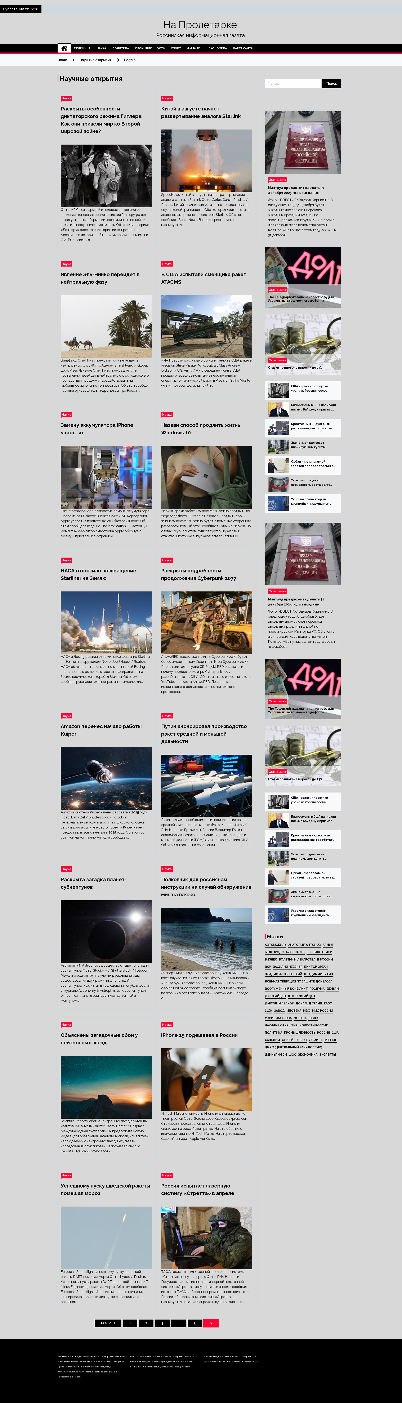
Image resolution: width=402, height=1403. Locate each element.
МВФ (306, 1010)
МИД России (322, 1010)
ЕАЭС (328, 1003)
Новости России (313, 1025)
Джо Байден (275, 996)
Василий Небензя (287, 966)
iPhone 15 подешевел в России (199, 1035)
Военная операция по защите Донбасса (298, 981)
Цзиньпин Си (276, 1054)
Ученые (330, 1040)
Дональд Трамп (309, 1003)
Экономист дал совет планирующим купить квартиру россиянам (308, 445)
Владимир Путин (318, 974)
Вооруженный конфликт (286, 988)
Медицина (82, 48)
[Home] (64, 48)
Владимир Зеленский (283, 974)
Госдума (317, 988)
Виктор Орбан (316, 966)
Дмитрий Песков (279, 1003)
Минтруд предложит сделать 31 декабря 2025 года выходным (296, 190)
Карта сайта (243, 48)
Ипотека (294, 1010)
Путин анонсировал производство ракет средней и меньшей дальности (204, 733)
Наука (101, 48)
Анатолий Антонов (304, 944)
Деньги (332, 988)
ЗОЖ (268, 1010)
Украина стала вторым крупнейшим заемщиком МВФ (310, 502)
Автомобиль (275, 944)
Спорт (176, 48)
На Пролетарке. (201, 25)
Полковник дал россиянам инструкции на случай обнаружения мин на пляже (206, 887)
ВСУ (268, 966)
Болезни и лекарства (297, 959)
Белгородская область (285, 952)
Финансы (194, 48)
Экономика (218, 48)
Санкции (272, 1040)
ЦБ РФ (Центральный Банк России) (293, 1047)
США (335, 1032)
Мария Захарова (278, 1018)
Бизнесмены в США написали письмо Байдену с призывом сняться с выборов (313, 407)
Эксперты (327, 1054)
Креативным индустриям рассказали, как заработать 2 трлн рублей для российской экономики (312, 426)
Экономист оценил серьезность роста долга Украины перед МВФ (311, 483)
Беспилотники (319, 952)
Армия (328, 944)
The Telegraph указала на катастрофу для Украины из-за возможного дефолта (301, 298)
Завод (279, 1010)
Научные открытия (281, 1025)
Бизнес (271, 959)
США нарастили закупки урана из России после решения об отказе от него (312, 389)
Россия (323, 1032)
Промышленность (150, 48)
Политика (120, 48)
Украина (315, 1040)
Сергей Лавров (294, 1040)
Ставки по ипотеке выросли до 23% (295, 367)
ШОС (292, 1054)
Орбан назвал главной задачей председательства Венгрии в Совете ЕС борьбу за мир (313, 464)
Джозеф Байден (301, 996)
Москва (300, 1018)
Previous (108, 1323)
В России (325, 959)
